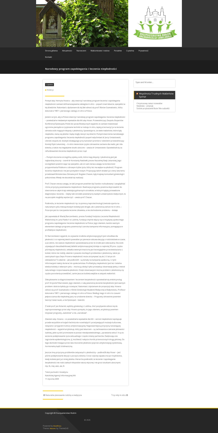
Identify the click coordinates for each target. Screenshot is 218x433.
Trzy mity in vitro (118, 395)
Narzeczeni (81, 50)
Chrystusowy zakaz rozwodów (149, 103)
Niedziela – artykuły (145, 106)
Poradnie (118, 50)
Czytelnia (130, 50)
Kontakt (48, 57)
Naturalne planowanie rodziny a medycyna (64, 395)
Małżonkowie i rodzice (100, 50)
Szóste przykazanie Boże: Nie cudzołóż (153, 108)
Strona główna (51, 50)
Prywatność (144, 50)
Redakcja (50, 90)
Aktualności (67, 50)
